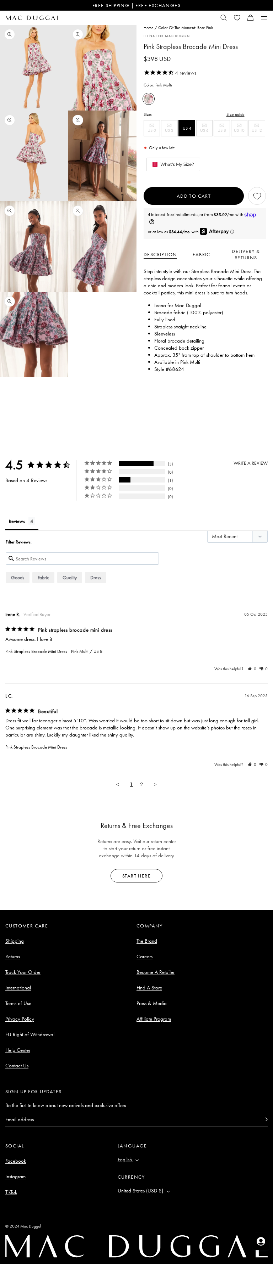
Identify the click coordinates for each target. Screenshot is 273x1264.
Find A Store (149, 987)
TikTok (11, 1192)
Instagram (15, 1176)
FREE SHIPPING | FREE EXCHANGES (136, 5)
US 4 (187, 128)
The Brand (146, 940)
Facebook (15, 1160)
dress (95, 577)
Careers (144, 956)
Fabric (201, 254)
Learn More (136, 876)
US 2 (171, 132)
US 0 (154, 132)
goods (17, 577)
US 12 (258, 132)
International (18, 987)
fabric (43, 577)
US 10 (240, 132)
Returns (12, 956)
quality (70, 577)
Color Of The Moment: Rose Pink (185, 27)
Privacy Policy (19, 1018)
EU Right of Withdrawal (29, 1034)
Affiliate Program (153, 1018)
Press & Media (151, 1003)
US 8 (224, 132)
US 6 (206, 132)
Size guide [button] (235, 114)
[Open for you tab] (260, 1241)
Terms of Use (18, 1003)
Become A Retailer (155, 972)
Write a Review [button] (251, 463)
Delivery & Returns (246, 254)
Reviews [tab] (17, 521)
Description (160, 254)
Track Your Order (23, 972)
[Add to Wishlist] (257, 196)
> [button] (155, 784)
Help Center (17, 1050)
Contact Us (16, 1065)
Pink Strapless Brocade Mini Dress (36, 651)
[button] (250, 18)
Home (149, 27)
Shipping (14, 940)
